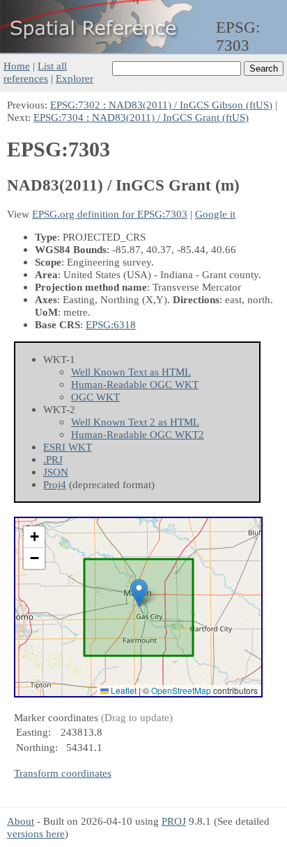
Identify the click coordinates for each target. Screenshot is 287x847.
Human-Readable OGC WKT (135, 384)
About (20, 821)
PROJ (174, 821)
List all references (35, 72)
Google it (215, 214)
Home (16, 66)
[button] (139, 593)
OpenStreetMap (181, 690)
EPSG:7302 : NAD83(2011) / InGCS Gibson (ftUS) (161, 105)
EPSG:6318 (111, 324)
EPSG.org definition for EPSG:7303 (109, 214)
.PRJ (53, 459)
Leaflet (123, 690)
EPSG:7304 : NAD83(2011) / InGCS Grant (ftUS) (141, 117)
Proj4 (54, 484)
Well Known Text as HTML (131, 372)
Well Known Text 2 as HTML (135, 422)
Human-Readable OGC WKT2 (137, 434)
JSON (55, 472)
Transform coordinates (62, 773)
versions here (36, 833)
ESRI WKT (67, 447)
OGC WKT (95, 397)
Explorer (74, 78)
